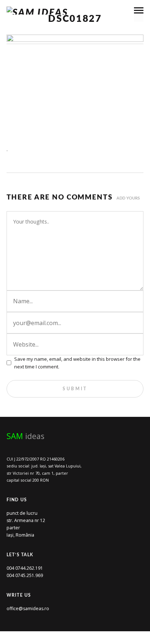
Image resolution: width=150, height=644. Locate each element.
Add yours (128, 198)
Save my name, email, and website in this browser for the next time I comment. (77, 363)
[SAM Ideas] (37, 11)
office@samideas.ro (28, 608)
